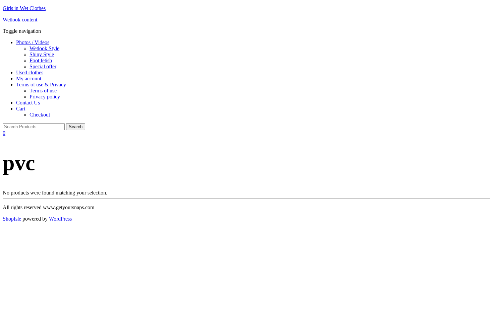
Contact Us (28, 102)
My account (28, 78)
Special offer (43, 66)
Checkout (40, 114)
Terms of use (43, 90)
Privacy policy (45, 96)
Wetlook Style (44, 48)
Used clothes (29, 72)
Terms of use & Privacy (41, 84)
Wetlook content (20, 19)
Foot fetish (41, 60)
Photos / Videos (32, 42)
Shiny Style (42, 54)
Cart (20, 108)
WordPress (60, 219)
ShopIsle (12, 219)
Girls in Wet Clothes (24, 8)
